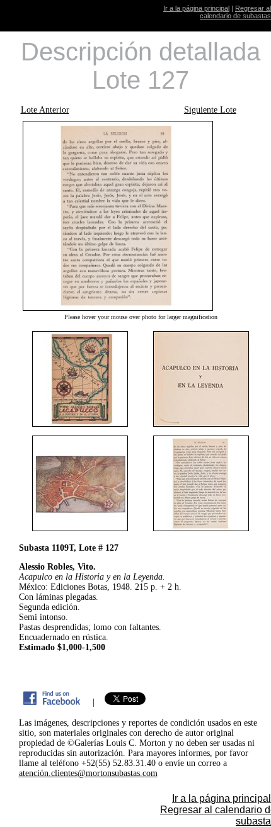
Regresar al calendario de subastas (235, 12)
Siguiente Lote (210, 110)
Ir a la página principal (196, 8)
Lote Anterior (45, 110)
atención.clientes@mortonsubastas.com (88, 773)
